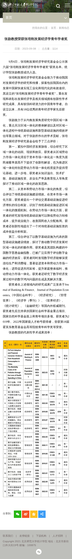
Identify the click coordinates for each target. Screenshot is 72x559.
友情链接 (24, 535)
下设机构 (41, 535)
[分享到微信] (17, 514)
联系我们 (8, 535)
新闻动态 (64, 27)
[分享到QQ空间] (33, 514)
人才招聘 (58, 535)
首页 (53, 27)
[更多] (42, 514)
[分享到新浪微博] (25, 514)
